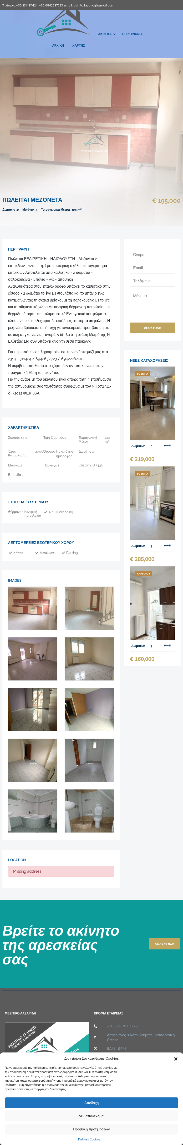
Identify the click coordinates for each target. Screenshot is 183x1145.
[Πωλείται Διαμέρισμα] (152, 403)
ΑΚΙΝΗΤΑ (105, 34)
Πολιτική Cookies (89, 1139)
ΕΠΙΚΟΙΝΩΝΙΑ (132, 34)
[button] (175, 1058)
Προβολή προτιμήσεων (91, 1129)
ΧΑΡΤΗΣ (78, 45)
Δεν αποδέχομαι (91, 1116)
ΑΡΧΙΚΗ (58, 45)
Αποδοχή (91, 1103)
